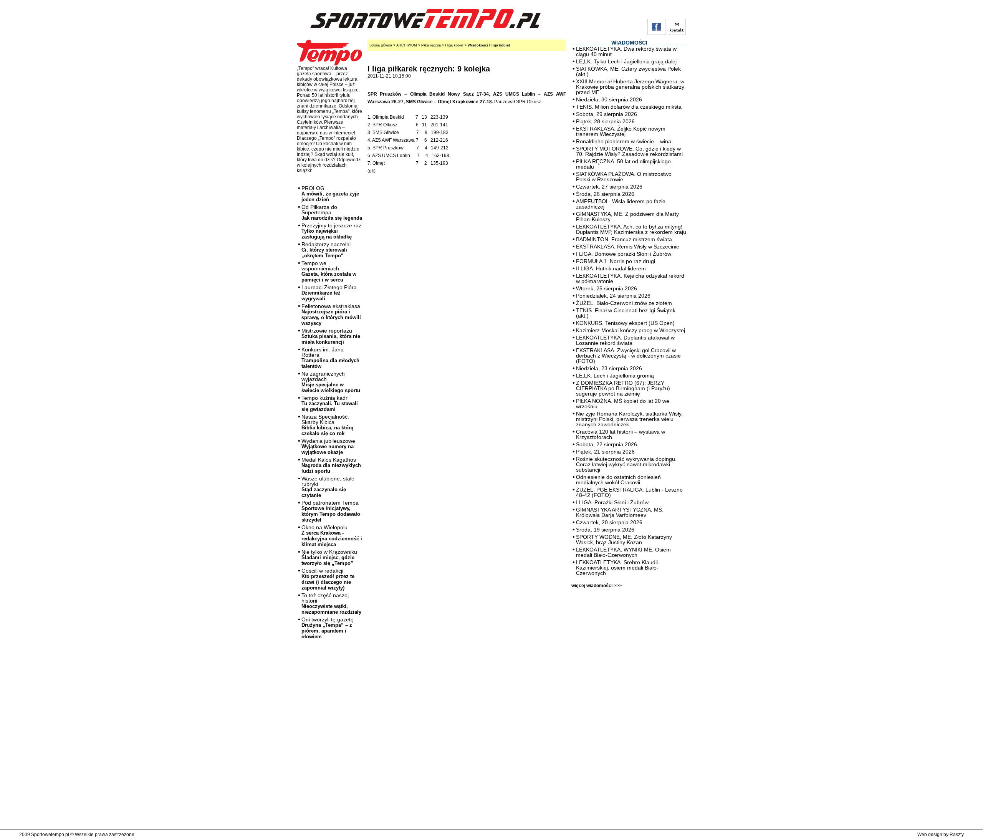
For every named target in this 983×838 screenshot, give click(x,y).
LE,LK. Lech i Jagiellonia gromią (615, 376)
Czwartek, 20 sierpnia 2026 (609, 522)
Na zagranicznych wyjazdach (330, 382)
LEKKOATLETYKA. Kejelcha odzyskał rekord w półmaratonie (630, 278)
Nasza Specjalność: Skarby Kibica (327, 425)
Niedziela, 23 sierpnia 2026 (609, 368)
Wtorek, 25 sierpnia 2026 (606, 288)
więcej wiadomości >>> (596, 585)
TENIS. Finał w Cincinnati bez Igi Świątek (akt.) (625, 313)
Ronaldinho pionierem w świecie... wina (623, 141)
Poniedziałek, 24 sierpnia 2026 (613, 296)
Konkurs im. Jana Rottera (330, 357)
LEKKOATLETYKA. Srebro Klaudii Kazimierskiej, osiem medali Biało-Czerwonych (617, 567)
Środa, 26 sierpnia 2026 (605, 194)
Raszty (957, 834)
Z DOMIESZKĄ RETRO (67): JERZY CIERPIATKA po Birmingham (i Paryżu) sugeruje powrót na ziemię (623, 388)
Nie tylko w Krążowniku (329, 557)
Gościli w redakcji (327, 579)
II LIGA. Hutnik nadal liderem (611, 268)
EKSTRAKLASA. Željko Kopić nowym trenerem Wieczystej (620, 131)
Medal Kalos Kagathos (331, 465)
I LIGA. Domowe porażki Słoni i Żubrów (623, 254)
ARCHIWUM (406, 45)
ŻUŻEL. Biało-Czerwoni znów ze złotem (624, 303)
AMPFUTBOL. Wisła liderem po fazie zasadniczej (620, 204)
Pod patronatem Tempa (330, 511)
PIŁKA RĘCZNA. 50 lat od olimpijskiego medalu (623, 164)
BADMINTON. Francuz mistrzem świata (624, 239)
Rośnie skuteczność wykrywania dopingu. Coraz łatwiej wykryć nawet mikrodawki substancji (626, 464)
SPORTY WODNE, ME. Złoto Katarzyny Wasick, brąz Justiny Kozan (624, 539)
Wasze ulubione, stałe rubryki (327, 486)
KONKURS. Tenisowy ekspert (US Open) (625, 323)
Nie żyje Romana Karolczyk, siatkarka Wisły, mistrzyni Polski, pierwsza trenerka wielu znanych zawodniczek (629, 419)
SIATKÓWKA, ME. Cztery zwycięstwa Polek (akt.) (628, 71)
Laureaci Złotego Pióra (329, 292)
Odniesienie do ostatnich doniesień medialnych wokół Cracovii (618, 479)
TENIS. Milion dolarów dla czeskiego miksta (629, 107)
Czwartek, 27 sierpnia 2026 (609, 187)
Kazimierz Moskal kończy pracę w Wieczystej (630, 330)
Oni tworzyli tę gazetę (327, 627)
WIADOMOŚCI (629, 43)
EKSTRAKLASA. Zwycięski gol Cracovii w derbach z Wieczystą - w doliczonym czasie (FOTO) (628, 355)
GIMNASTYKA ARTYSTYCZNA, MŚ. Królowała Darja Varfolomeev (620, 512)
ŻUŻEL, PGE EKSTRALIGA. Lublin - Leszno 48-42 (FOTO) (629, 492)
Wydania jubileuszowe (328, 446)
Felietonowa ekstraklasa (331, 314)
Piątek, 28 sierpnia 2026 (605, 121)
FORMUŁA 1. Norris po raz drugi (615, 261)
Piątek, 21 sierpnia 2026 (605, 452)
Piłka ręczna (431, 45)
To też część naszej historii (331, 603)
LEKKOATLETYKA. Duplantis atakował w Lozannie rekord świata (625, 340)
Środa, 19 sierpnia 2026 (605, 530)
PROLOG (330, 193)
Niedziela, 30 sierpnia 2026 (609, 99)
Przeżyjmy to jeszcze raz (331, 231)
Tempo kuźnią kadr (329, 403)
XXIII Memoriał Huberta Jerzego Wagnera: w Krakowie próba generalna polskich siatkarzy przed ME (630, 86)
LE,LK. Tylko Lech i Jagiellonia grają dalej (626, 61)
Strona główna (380, 45)
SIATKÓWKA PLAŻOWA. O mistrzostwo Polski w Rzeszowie (624, 176)
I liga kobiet (454, 45)
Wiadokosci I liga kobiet (489, 45)
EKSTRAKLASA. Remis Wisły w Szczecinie (627, 246)
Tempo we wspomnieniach (328, 271)
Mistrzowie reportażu (330, 336)
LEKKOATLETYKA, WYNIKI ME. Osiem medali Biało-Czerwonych (623, 552)
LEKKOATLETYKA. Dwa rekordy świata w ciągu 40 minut (626, 51)
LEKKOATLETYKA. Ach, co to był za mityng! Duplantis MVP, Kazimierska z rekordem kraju (631, 229)
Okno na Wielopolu (331, 535)
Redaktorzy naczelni (326, 249)
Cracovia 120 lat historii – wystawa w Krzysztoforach (620, 434)
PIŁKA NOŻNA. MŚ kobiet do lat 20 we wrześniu (622, 403)
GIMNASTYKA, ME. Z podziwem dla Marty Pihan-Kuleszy (627, 216)
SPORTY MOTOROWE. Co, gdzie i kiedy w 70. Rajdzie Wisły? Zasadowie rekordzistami (629, 151)
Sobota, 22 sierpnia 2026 (606, 444)
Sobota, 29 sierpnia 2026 (606, 114)
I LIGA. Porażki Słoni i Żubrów (612, 502)
